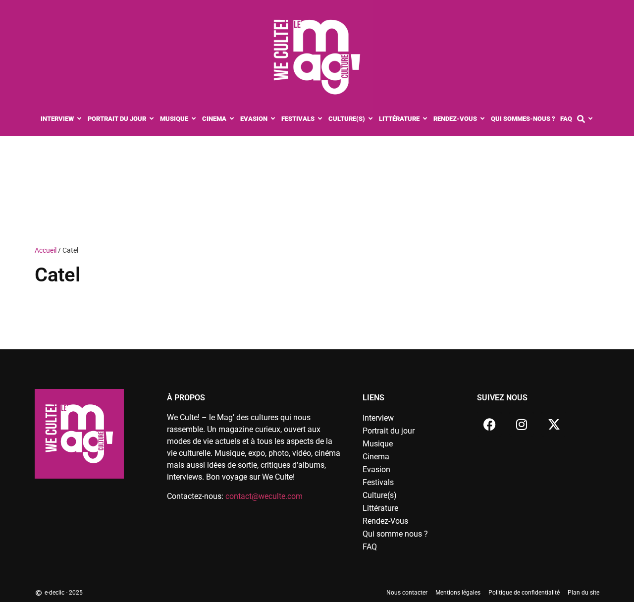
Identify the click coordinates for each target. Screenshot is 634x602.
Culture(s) (380, 495)
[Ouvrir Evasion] (273, 119)
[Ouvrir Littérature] (425, 119)
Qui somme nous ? (395, 534)
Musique (378, 443)
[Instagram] (521, 424)
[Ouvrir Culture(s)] (371, 119)
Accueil (45, 250)
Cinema (376, 456)
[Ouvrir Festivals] (320, 119)
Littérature (380, 508)
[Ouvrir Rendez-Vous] (482, 119)
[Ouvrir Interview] (79, 119)
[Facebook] (489, 424)
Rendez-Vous (385, 521)
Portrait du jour (389, 431)
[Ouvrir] (590, 119)
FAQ (370, 546)
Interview (378, 418)
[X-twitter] (553, 424)
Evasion (376, 469)
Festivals (378, 482)
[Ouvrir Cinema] (232, 119)
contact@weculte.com (264, 496)
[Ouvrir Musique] (194, 119)
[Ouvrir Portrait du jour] (152, 119)
